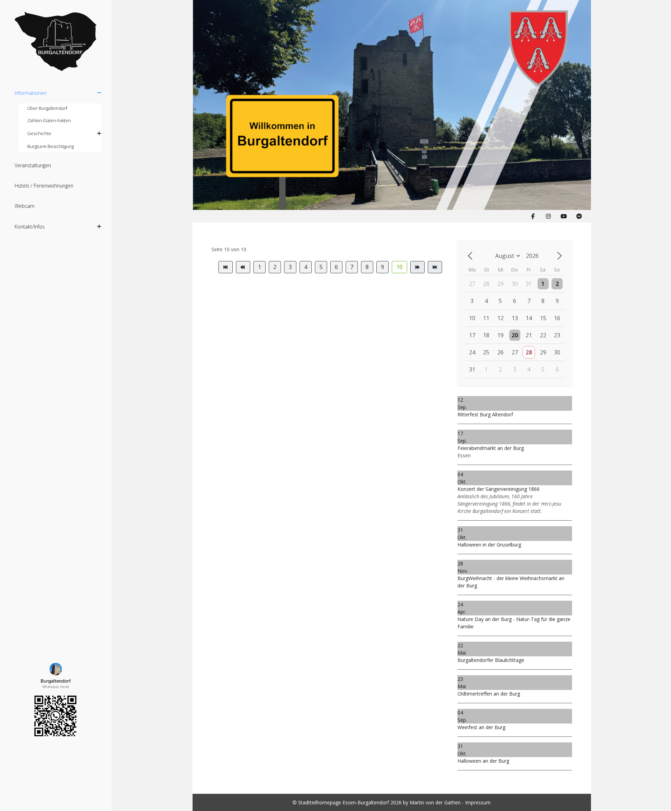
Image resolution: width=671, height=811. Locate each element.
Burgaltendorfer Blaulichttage (490, 660)
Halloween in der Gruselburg (489, 544)
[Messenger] (579, 216)
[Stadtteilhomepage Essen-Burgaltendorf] (55, 41)
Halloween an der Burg (483, 760)
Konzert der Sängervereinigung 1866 (498, 489)
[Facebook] (532, 216)
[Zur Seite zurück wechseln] (243, 267)
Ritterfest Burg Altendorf (485, 414)
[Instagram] (548, 216)
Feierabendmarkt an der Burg (490, 448)
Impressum (478, 802)
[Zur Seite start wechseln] (225, 267)
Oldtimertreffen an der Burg (488, 693)
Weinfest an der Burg (481, 727)
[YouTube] (563, 216)
